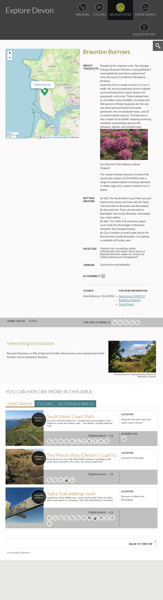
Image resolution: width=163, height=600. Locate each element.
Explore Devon (29, 10)
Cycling (45, 403)
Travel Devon (126, 304)
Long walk (20, 403)
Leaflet (48, 137)
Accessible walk (76, 403)
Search (158, 46)
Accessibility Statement (18, 552)
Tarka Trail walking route (71, 493)
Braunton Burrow (42, 84)
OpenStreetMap (61, 137)
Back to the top (140, 543)
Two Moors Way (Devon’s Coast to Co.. (81, 455)
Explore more (97, 435)
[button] (44, 92)
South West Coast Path (70, 416)
